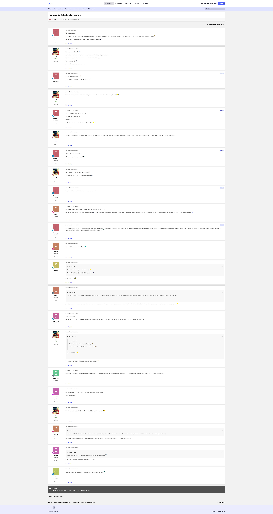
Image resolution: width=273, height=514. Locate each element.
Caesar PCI (56, 321)
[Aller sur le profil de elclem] (56, 391)
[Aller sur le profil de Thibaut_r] (50, 19)
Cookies (56, 511)
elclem (56, 397)
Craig (55, 295)
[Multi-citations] (66, 44)
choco (56, 477)
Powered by (218, 511)
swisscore (56, 378)
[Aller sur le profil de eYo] (56, 51)
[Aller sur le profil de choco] (56, 471)
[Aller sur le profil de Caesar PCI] (56, 316)
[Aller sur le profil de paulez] (56, 209)
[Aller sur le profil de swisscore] (56, 373)
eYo (56, 56)
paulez (56, 214)
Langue (50, 511)
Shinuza (56, 270)
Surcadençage (75, 19)
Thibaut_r (56, 19)
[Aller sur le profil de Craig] (56, 290)
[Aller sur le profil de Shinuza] (56, 265)
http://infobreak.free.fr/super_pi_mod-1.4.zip (87, 58)
